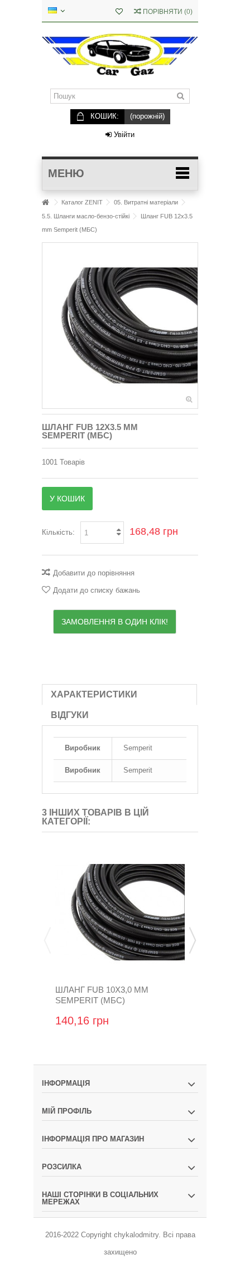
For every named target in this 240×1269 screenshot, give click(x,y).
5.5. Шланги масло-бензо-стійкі (85, 216)
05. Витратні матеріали (146, 202)
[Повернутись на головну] (45, 202)
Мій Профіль (67, 1111)
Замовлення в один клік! (114, 621)
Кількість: (58, 532)
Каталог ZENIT (82, 202)
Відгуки (70, 715)
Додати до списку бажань (96, 590)
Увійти (123, 134)
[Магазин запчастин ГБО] (120, 55)
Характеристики (94, 694)
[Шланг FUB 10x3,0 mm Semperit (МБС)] (120, 912)
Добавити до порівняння (94, 573)
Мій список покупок (119, 12)
